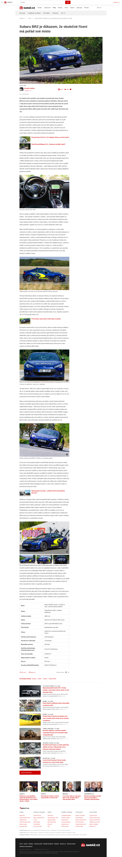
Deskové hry (63, 834)
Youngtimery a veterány (34, 13)
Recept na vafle (65, 824)
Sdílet (67, 89)
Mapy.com (30, 830)
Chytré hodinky (75, 834)
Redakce (31, 843)
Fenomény (55, 13)
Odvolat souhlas (71, 843)
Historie (72, 7)
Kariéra (26, 843)
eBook (61, 89)
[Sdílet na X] (68, 672)
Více (98, 7)
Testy (54, 7)
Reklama (56, 843)
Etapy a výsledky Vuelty (39, 817)
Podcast (86, 7)
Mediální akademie (48, 843)
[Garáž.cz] (27, 7)
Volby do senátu (23, 824)
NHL (49, 826)
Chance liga (50, 815)
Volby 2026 (22, 815)
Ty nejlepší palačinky (66, 815)
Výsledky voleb (23, 819)
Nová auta (22, 13)
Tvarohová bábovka (65, 822)
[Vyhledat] (67, 2)
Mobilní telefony (33, 834)
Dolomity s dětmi (79, 826)
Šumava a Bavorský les (81, 819)
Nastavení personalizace (26, 846)
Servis (66, 7)
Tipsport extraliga (51, 819)
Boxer (39, 678)
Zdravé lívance (64, 819)
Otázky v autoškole (94, 824)
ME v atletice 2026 (52, 822)
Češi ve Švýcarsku (80, 822)
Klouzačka (51, 832)
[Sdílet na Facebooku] (66, 672)
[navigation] (2, 2)
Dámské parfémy (50, 834)
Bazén (27, 832)
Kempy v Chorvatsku (80, 815)
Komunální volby (23, 826)
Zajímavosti (47, 7)
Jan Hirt (35, 819)
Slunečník (46, 832)
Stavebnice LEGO (42, 834)
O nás (21, 843)
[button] (61, 60)
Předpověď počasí (37, 830)
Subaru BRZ (52, 678)
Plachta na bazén (34, 832)
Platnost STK (92, 826)
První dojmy (46, 13)
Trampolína (40, 832)
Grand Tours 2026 (38, 826)
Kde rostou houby (46, 830)
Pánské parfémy (83, 834)
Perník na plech (65, 826)
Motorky (60, 7)
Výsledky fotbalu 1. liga (53, 817)
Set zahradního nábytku (60, 832)
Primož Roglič (37, 824)
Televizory (69, 834)
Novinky (40, 7)
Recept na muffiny (65, 817)
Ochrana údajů (38, 843)
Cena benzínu (53, 830)
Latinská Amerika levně (81, 824)
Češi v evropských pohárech (63, 830)
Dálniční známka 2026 (95, 817)
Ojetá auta (79, 7)
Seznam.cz (116, 2)
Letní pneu (57, 834)
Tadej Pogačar (37, 822)
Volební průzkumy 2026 (25, 817)
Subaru (34, 678)
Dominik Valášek (29, 88)
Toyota (45, 678)
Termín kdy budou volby (25, 822)
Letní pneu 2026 (93, 815)
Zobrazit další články (26, 772)
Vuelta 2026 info (37, 815)
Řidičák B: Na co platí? (95, 822)
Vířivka (73, 832)
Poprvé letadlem (79, 817)
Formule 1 (50, 824)
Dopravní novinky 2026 (95, 819)
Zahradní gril (69, 832)
